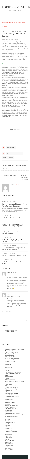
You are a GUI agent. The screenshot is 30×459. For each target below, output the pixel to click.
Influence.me (8, 434)
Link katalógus (8, 390)
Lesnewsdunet (8, 428)
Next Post (25, 173)
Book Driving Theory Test (11, 405)
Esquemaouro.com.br (10, 408)
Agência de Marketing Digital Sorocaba (14, 349)
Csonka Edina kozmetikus (11, 387)
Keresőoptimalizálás (10, 354)
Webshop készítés (9, 360)
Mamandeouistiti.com (10, 398)
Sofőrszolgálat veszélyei (11, 386)
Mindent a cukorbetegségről (12, 358)
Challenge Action (9, 363)
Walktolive (7, 378)
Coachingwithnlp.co (10, 422)
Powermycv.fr (8, 367)
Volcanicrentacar (9, 376)
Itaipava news (8, 427)
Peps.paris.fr (8, 436)
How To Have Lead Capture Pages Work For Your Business (14, 205)
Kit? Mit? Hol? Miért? (10, 357)
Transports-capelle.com (11, 431)
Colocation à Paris (9, 445)
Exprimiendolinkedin (10, 450)
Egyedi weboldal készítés (11, 352)
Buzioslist (7, 424)
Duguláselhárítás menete (11, 393)
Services (11, 157)
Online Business (11, 147)
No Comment (13, 201)
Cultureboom (8, 384)
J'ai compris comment (10, 361)
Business (9, 154)
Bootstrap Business (10, 402)
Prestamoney (8, 430)
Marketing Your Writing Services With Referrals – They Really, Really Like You (13, 224)
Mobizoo (7, 418)
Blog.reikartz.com (9, 440)
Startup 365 (8, 364)
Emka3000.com (8, 410)
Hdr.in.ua (7, 439)
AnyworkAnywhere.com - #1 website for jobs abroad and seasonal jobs (16, 415)
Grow (4, 157)
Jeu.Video (7, 369)
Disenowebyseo (9, 448)
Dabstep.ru (8, 442)
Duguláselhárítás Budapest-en (12, 389)
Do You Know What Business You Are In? (14, 218)
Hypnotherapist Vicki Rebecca (12, 413)
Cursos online (8, 411)
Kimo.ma (7, 370)
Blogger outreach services (11, 401)
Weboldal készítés (9, 351)
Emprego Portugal (9, 331)
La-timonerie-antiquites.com (12, 396)
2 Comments (15, 39)
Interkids (7, 446)
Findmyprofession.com (10, 407)
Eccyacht (7, 375)
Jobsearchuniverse (9, 395)
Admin (17, 185)
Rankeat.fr (7, 419)
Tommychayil (8, 437)
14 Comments (13, 216)
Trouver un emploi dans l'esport (13, 372)
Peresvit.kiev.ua (9, 443)
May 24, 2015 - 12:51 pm (14, 296)
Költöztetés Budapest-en (11, 392)
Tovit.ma (7, 366)
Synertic (7, 421)
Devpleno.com (8, 433)
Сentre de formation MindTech (12, 373)
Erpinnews (7, 404)
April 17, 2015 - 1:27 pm (13, 275)
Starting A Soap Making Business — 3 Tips (14, 255)
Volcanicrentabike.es (10, 379)
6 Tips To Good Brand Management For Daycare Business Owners (13, 248)
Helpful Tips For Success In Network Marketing (16, 176)
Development (18, 154)
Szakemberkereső (9, 355)
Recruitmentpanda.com (11, 330)
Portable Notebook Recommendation (14, 165)
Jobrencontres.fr (9, 399)
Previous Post (6, 163)
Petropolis (7, 425)
